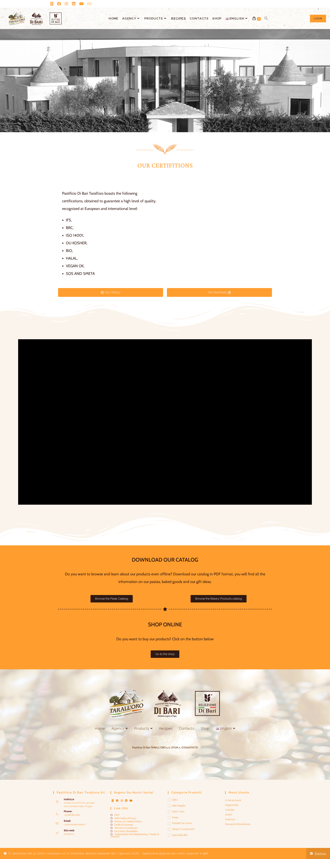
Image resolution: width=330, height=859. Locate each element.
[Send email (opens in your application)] (89, 4)
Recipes (166, 728)
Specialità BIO (180, 835)
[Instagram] (122, 800)
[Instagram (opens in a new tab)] (66, 4)
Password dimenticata (237, 824)
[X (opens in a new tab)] (52, 4)
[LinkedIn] (126, 800)
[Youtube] (130, 800)
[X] (113, 800)
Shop (205, 728)
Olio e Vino (178, 811)
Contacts (186, 728)
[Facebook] (117, 800)
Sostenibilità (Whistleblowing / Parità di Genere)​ (135, 835)
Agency (118, 728)
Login (318, 18)
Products (142, 728)
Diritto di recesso (123, 825)
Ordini (228, 814)
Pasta (175, 817)
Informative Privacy (125, 818)
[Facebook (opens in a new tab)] (59, 4)
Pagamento (231, 805)
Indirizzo (230, 819)
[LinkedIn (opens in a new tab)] (73, 4)
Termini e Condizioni (126, 828)
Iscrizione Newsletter (126, 831)
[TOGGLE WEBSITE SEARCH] (266, 18)
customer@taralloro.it (75, 824)
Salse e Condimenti (183, 829)
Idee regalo (178, 805)
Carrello (229, 809)
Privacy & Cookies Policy (128, 821)
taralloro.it (69, 834)
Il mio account (233, 800)
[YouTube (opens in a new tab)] (81, 4)
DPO (116, 815)
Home (100, 728)
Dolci (175, 799)
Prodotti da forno (182, 823)
